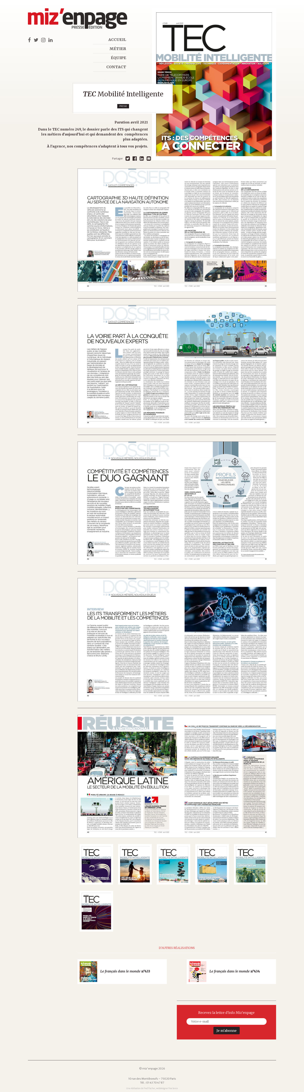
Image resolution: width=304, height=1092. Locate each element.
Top (294, 1082)
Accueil (117, 39)
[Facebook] (135, 158)
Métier (117, 48)
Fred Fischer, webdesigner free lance (161, 1088)
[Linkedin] (142, 158)
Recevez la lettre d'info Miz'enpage (226, 1013)
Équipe (118, 57)
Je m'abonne (227, 1031)
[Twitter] (128, 158)
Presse (123, 106)
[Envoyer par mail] (149, 158)
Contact (116, 67)
